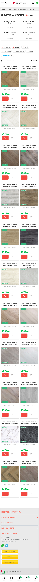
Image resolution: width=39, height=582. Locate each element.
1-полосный (7, 47)
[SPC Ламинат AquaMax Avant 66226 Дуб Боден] (10, 197)
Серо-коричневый (20, 51)
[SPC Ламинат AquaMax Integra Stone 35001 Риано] (29, 434)
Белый (26, 47)
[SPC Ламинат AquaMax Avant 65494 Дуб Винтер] (10, 276)
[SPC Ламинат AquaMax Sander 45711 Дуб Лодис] (10, 158)
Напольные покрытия (19, 9)
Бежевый (17, 47)
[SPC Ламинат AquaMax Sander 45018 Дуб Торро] (10, 316)
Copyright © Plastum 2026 (13, 572)
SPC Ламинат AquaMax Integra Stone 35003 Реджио (29, 265)
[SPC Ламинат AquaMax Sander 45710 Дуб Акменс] (29, 316)
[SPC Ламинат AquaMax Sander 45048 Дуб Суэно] (29, 158)
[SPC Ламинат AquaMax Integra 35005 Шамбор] (29, 118)
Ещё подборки (6, 55)
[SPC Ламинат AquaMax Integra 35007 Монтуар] (10, 79)
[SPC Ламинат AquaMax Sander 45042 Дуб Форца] (10, 395)
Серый (31, 51)
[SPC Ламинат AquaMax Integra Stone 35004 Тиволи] (29, 395)
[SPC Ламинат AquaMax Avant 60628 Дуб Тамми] (29, 79)
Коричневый (7, 51)
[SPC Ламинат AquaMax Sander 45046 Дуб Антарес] (10, 355)
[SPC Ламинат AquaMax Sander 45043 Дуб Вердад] (29, 355)
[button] (7, 3)
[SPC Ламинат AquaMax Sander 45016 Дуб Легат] (29, 474)
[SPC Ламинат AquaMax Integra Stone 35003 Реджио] (29, 276)
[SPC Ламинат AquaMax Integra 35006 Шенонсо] (10, 118)
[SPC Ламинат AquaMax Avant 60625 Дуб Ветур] (10, 237)
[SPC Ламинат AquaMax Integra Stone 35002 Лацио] (10, 434)
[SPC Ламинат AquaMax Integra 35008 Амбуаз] (10, 474)
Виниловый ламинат (32, 9)
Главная (3, 9)
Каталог (9, 9)
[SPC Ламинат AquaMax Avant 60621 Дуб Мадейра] (29, 197)
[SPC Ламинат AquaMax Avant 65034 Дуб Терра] (29, 237)
